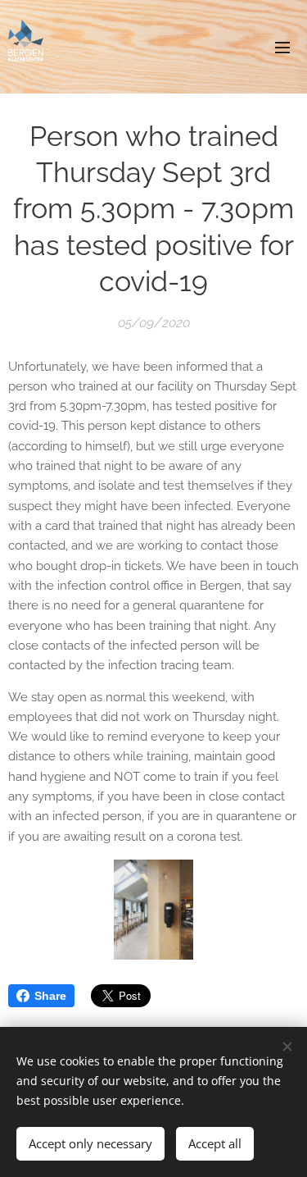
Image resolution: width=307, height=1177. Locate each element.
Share (50, 995)
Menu (282, 46)
